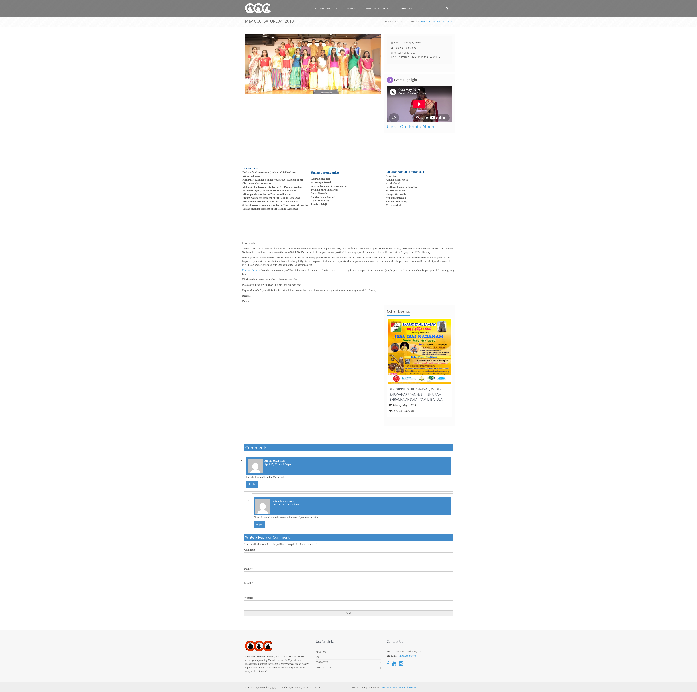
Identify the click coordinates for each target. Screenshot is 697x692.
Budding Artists (377, 8)
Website (248, 598)
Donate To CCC (324, 667)
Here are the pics (251, 270)
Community (404, 8)
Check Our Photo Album (411, 126)
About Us (429, 8)
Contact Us (322, 662)
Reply (252, 484)
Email (248, 583)
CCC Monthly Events (406, 21)
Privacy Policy (389, 687)
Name (248, 568)
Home (301, 8)
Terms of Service (407, 687)
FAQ (317, 656)
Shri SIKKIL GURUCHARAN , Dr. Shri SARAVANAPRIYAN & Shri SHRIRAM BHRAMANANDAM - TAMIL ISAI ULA (415, 394)
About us (321, 651)
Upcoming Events (325, 8)
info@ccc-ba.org (407, 655)
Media (351, 8)
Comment (249, 549)
